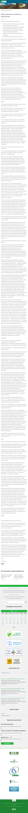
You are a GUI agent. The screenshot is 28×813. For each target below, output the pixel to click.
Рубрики (3, 713)
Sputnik (2, 515)
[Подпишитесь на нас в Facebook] (15, 809)
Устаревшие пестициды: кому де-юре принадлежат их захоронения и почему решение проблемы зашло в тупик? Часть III (13, 682)
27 (14, 623)
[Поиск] (25, 602)
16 (25, 619)
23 (25, 621)
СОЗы (23, 678)
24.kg (2, 439)
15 (21, 619)
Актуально (3, 678)
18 (6, 621)
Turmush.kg (3, 337)
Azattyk (2, 101)
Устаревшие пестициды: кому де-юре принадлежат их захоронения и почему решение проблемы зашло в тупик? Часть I (13, 701)
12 (10, 619)
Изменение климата (6, 10)
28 (17, 623)
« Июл (13, 627)
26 (10, 623)
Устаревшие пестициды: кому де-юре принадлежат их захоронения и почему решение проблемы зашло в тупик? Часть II (13, 692)
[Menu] (26, 1)
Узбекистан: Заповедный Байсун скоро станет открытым (6, 576)
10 (2, 619)
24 (2, 623)
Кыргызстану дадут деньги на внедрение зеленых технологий (18, 576)
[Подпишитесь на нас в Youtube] (13, 809)
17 (2, 621)
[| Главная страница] (4, 2)
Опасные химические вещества (14, 678)
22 (21, 621)
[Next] (16, 761)
